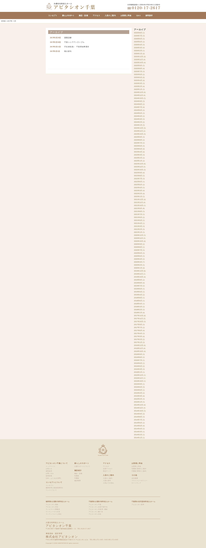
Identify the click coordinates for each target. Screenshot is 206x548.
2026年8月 (138, 33)
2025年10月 (138, 62)
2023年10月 (138, 134)
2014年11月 (138, 408)
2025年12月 (138, 57)
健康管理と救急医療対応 (54, 488)
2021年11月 (138, 202)
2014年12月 (138, 405)
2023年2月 (138, 158)
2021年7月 (138, 214)
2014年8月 (138, 417)
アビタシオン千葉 (95, 504)
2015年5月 (138, 390)
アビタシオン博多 (52, 504)
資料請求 (149, 15)
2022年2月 (138, 193)
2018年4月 (138, 304)
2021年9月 (138, 208)
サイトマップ (136, 483)
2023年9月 (138, 137)
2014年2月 (138, 435)
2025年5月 (138, 77)
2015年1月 (138, 402)
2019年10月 (138, 277)
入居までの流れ (108, 483)
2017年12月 (138, 316)
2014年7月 (138, 420)
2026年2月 (138, 51)
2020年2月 (138, 265)
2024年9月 (138, 101)
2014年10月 (138, 411)
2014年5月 (138, 426)
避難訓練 (68, 38)
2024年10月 (138, 98)
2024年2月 (138, 122)
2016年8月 (138, 357)
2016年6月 (138, 363)
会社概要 (135, 478)
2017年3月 (138, 336)
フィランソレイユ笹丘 (54, 514)
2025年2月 (138, 86)
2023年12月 (138, 128)
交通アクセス (107, 469)
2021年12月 (138, 199)
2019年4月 (138, 295)
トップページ (50, 466)
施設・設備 (83, 15)
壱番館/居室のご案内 (139, 469)
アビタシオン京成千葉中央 (98, 507)
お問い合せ (50, 473)
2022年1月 (138, 196)
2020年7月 (138, 250)
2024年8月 (138, 104)
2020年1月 (138, 268)
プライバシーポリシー (139, 480)
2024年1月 (138, 125)
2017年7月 (138, 327)
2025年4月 (138, 80)
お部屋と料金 (126, 15)
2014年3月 (138, 432)
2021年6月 (138, 217)
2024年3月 (138, 119)
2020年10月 (138, 241)
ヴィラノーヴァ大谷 (53, 512)
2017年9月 (138, 324)
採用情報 (49, 476)
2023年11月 (138, 131)
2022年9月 (138, 173)
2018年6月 (138, 301)
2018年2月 (138, 310)
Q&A (138, 15)
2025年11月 (138, 59)
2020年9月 (138, 244)
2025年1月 (138, 89)
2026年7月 (138, 36)
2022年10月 (138, 170)
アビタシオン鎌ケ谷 (96, 512)
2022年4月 (138, 188)
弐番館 (76, 478)
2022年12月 (138, 164)
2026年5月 (138, 42)
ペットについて (51, 490)
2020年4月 (138, 259)
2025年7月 (138, 71)
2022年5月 (138, 185)
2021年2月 (138, 229)
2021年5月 (138, 220)
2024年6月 (138, 110)
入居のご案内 (110, 15)
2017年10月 (138, 321)
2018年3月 (138, 307)
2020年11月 (138, 238)
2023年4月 (138, 152)
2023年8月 (138, 140)
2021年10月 (138, 205)
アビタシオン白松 (95, 514)
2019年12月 (138, 271)
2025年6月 (138, 74)
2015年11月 (138, 378)
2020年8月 (138, 247)
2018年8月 (138, 298)
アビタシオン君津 (138, 504)
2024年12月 (138, 92)
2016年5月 (138, 366)
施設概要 (77, 480)
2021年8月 (138, 211)
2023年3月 (138, 155)
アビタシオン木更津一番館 (98, 509)
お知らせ (49, 469)
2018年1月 (138, 313)
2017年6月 (138, 330)
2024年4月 (138, 116)
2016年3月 (138, 369)
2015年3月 (138, 396)
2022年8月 (138, 176)
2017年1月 (138, 342)
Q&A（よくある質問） (54, 478)
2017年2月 (138, 339)
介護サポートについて (82, 466)
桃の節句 (68, 51)
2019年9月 (138, 280)
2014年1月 (138, 438)
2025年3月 (138, 83)
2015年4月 (138, 393)
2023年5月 (138, 149)
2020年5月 (138, 256)
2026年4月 (138, 45)
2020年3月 (138, 262)
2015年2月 (138, 399)
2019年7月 (138, 286)
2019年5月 (138, 292)
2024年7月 (138, 107)
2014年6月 (138, 423)
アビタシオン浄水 (52, 507)
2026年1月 (138, 54)
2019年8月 (138, 283)
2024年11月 (138, 95)
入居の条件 (107, 480)
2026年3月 (138, 48)
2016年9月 (138, 354)
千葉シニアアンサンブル (74, 42)
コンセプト (52, 15)
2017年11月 (138, 318)
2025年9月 (138, 65)
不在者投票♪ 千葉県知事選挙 (76, 47)
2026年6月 (138, 39)
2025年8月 (138, 68)
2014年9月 (138, 414)
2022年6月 (138, 182)
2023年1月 (138, 161)
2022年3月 (138, 190)
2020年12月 (138, 235)
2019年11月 (138, 274)
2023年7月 (138, 143)
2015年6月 (138, 387)
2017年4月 (138, 333)
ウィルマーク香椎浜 (53, 509)
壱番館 (76, 476)
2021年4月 (138, 223)
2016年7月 (138, 360)
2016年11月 (138, 348)
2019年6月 (138, 289)
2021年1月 (138, 232)
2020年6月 (138, 253)
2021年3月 (138, 226)
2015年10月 (138, 381)
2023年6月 (138, 146)
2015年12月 (138, 375)
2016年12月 (138, 345)
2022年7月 (138, 179)
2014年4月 (138, 429)
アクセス (96, 15)
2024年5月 (138, 113)
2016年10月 (138, 351)
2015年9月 (138, 384)
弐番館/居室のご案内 (139, 471)
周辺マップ (107, 471)
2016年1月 (138, 372)
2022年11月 (138, 167)
